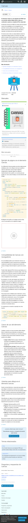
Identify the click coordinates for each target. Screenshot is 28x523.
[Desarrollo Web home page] (6, 1)
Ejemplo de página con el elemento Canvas (12, 66)
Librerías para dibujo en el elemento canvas (12, 73)
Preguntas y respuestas (6, 505)
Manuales (3, 493)
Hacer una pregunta (5, 507)
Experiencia (3, 512)
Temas (6, 10)
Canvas (10, 10)
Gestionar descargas (6, 498)
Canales (3, 500)
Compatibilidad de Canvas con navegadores (12, 68)
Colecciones (4, 510)
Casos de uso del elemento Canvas (10, 70)
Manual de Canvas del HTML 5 (10, 103)
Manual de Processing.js (7, 139)
